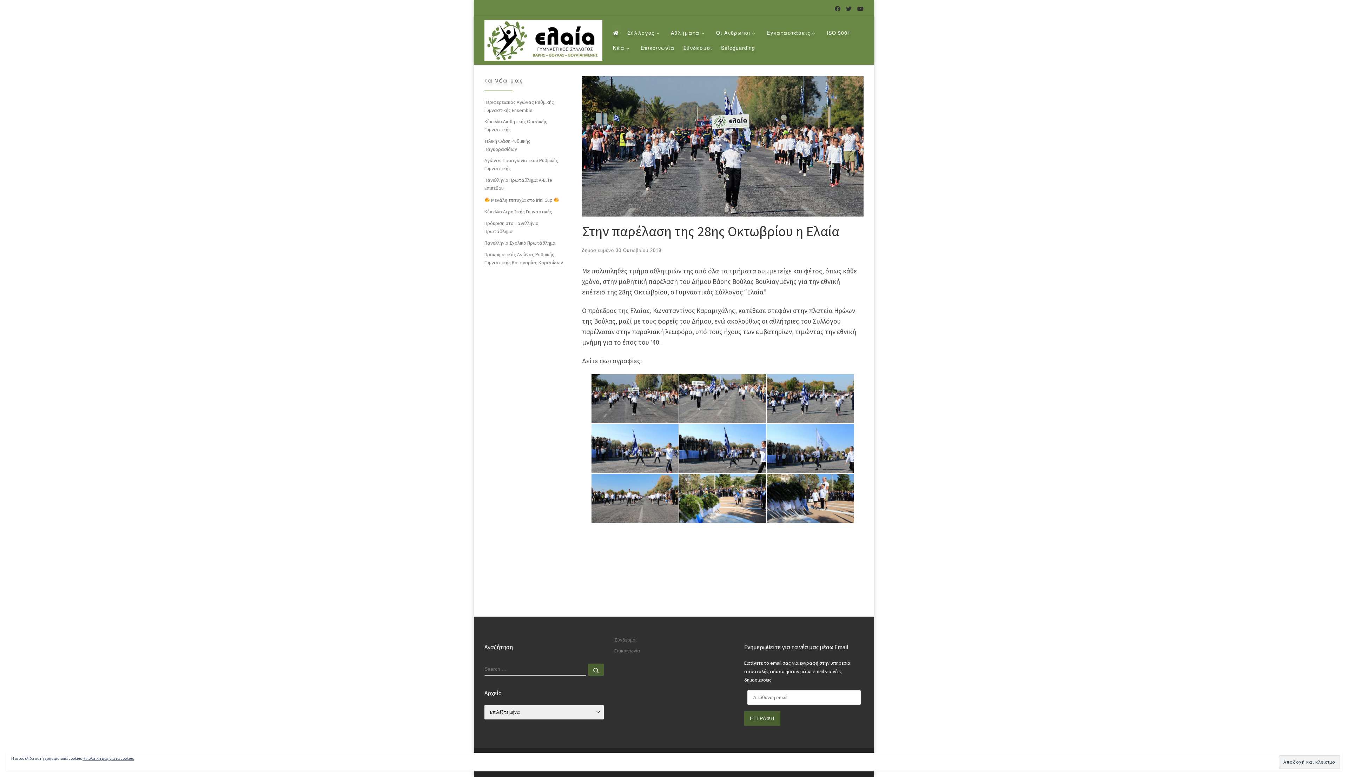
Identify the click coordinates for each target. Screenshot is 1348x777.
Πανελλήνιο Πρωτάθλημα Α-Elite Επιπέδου (518, 184)
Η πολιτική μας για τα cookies (108, 758)
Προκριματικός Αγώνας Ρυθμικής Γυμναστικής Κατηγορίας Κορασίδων (523, 258)
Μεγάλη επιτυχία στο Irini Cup (522, 200)
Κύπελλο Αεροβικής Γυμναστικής (518, 211)
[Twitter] (849, 9)
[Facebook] (837, 9)
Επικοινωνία (627, 651)
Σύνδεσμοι (625, 640)
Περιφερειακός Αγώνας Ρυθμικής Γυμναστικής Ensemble (519, 106)
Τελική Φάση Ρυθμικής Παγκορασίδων (507, 145)
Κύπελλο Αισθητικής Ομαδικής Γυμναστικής (515, 125)
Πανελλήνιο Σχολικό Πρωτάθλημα (520, 243)
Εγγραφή (762, 718)
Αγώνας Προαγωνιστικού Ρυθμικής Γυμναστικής (521, 164)
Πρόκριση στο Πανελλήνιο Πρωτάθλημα (511, 227)
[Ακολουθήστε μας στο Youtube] (860, 9)
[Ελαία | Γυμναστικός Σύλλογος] (543, 38)
